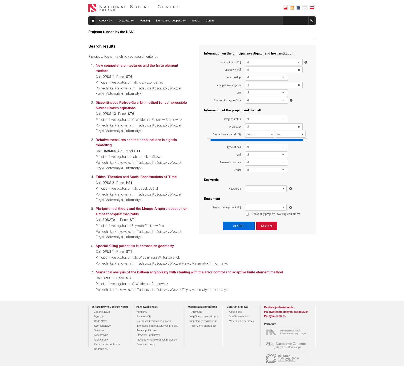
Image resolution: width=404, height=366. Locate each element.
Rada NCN (100, 321)
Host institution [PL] (229, 62)
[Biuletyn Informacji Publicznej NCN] (285, 7)
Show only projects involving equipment (276, 214)
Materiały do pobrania (241, 321)
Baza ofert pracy (146, 344)
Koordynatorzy (102, 326)
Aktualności (235, 312)
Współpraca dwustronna (203, 321)
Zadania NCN (102, 312)
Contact (210, 20)
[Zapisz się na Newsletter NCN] (305, 7)
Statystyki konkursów (148, 335)
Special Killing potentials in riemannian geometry (135, 246)
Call (239, 154)
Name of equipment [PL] (226, 207)
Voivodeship (233, 77)
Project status (232, 119)
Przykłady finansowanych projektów (157, 339)
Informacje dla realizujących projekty (157, 326)
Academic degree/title (227, 100)
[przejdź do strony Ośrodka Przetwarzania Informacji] (287, 358)
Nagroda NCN (102, 349)
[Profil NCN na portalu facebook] (298, 7)
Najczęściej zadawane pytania (154, 321)
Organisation (126, 20)
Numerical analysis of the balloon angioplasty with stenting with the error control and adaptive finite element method (189, 272)
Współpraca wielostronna (204, 316)
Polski (312, 7)
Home (93, 20)
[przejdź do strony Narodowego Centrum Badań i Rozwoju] (287, 345)
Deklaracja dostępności (279, 307)
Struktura (99, 330)
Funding (145, 20)
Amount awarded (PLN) (227, 134)
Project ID (235, 126)
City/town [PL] (233, 69)
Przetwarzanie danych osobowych (286, 311)
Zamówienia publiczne (107, 344)
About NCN (105, 20)
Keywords (235, 188)
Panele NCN (144, 316)
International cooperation (171, 20)
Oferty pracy (101, 339)
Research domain (230, 162)
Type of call (234, 147)
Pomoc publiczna (146, 330)
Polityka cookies (275, 316)
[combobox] (266, 77)
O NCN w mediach (239, 316)
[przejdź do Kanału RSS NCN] (292, 7)
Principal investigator (228, 85)
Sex (239, 92)
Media (195, 20)
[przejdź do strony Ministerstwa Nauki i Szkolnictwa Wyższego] (287, 332)
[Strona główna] (133, 8)
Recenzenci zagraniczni (203, 326)
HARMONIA (196, 312)
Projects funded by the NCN (110, 32)
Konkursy (142, 312)
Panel (237, 170)
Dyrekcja (99, 316)
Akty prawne (101, 335)
